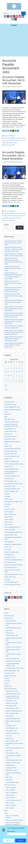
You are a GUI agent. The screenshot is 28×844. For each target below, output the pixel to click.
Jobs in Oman (8, 522)
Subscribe (20, 840)
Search (6, 224)
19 (11, 375)
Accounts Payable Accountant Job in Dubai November (13, 155)
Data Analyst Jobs (9, 439)
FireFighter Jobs (9, 478)
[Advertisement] (14, 42)
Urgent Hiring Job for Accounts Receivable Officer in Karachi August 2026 (13, 321)
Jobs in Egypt (8, 517)
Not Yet (9, 840)
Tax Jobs (7, 579)
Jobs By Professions (10, 688)
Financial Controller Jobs (11, 476)
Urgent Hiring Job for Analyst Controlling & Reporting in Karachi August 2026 (13, 289)
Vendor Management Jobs (12, 584)
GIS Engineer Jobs (9, 486)
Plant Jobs (7, 549)
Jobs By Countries (9, 785)
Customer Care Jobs (10, 436)
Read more (19, 127)
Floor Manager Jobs (10, 481)
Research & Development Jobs (13, 559)
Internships (7, 504)
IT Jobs (6, 506)
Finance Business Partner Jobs (13, 464)
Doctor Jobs (8, 446)
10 (6, 371)
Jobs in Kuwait (8, 519)
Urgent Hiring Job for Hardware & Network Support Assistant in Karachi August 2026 (13, 332)
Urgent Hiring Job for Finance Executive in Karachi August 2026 (13, 243)
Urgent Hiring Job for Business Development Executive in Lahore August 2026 (13, 338)
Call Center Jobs (9, 419)
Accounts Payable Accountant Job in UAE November (13, 80)
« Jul (5, 389)
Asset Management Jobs (11, 407)
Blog (5, 416)
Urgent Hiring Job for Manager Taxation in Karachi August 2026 (13, 302)
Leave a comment (9, 145)
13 (14, 371)
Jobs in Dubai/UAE (9, 136)
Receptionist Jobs (9, 557)
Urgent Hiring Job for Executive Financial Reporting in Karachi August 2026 (13, 308)
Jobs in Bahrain (9, 512)
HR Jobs (7, 494)
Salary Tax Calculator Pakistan (13, 565)
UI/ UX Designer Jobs (10, 582)
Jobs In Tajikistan (9, 529)
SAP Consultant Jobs (10, 567)
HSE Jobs (7, 496)
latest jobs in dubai (11, 142)
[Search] (23, 13)
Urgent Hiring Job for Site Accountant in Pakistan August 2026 (13, 296)
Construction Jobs (9, 429)
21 (16, 375)
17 (5, 375)
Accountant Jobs (9, 402)
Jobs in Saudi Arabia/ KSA (12, 527)
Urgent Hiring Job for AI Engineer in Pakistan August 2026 (12, 283)
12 (11, 371)
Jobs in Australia (9, 509)
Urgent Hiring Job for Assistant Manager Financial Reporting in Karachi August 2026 (13, 315)
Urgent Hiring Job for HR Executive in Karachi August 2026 (12, 268)
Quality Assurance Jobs (11, 552)
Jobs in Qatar (8, 524)
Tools (6, 813)
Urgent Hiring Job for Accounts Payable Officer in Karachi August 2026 (13, 345)
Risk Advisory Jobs (10, 562)
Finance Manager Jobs (11, 469)
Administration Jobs (10, 404)
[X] (15, 19)
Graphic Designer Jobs (11, 491)
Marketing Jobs (9, 542)
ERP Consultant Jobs (10, 453)
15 (19, 371)
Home (6, 613)
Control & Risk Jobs (10, 431)
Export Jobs (8, 459)
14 (16, 371)
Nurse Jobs (7, 547)
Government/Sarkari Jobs (12, 489)
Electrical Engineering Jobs (12, 448)
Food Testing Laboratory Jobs (13, 483)
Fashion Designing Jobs (11, 461)
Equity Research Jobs (10, 451)
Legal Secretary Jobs (10, 535)
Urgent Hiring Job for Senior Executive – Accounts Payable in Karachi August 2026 (13, 249)
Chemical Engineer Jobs (11, 422)
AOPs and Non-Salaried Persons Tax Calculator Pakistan (13, 824)
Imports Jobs (8, 499)
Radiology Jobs (9, 554)
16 (22, 371)
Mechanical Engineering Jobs (13, 544)
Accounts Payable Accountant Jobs (14, 138)
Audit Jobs (7, 414)
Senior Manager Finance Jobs (13, 574)
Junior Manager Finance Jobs (13, 532)
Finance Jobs (8, 466)
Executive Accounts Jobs (11, 456)
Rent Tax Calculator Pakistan (14, 820)
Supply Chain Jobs (10, 577)
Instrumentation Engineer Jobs (13, 501)
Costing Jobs (8, 434)
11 (8, 371)
